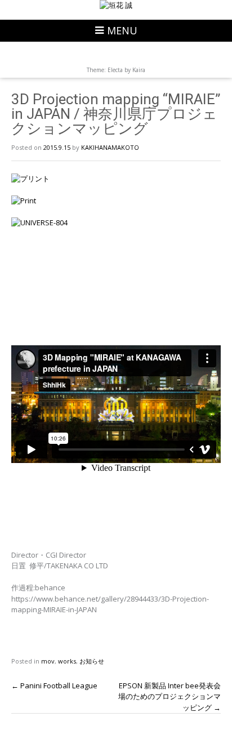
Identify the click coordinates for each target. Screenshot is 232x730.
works (67, 661)
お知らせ (91, 661)
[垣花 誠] (116, 5)
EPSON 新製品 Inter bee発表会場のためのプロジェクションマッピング (169, 696)
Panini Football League (54, 685)
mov (48, 661)
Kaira (138, 70)
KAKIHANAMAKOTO (110, 147)
